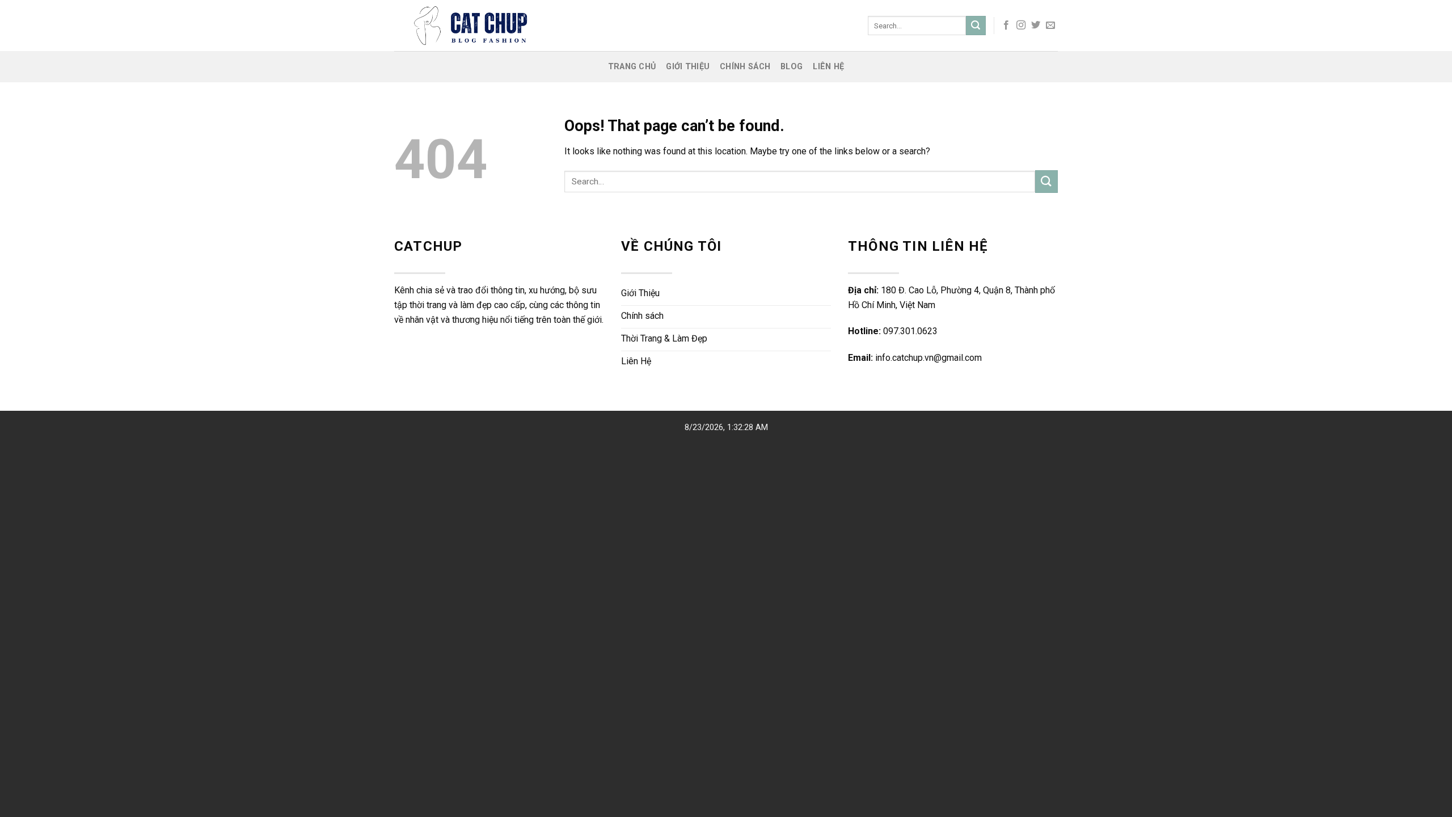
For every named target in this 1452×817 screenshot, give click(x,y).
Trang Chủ (632, 66)
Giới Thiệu (688, 66)
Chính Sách (745, 66)
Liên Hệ (828, 66)
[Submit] (975, 25)
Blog (791, 66)
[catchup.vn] (546, 25)
